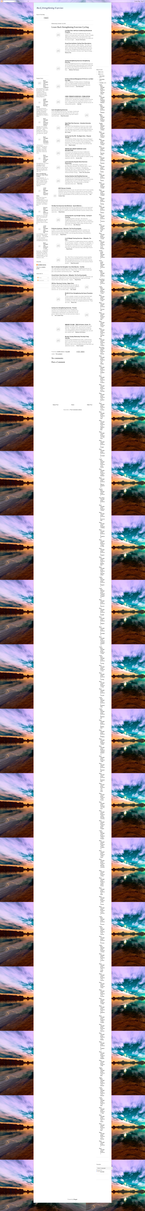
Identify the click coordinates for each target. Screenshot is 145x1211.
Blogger (75, 1199)
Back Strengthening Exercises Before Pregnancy (102, 750)
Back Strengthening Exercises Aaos (102, 873)
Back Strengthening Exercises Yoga (102, 1110)
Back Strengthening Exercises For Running (102, 388)
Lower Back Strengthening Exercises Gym (102, 290)
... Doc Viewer (72, 289)
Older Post (89, 404)
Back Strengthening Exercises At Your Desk (102, 787)
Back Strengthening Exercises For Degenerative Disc (102, 425)
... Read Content (71, 145)
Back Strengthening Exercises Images (102, 444)
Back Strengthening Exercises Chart (102, 684)
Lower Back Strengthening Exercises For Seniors (102, 930)
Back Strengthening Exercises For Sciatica (102, 379)
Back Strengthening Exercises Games (102, 177)
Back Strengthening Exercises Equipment (102, 533)
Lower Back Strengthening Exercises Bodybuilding (102, 702)
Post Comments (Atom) (76, 409)
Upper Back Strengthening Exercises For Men (102, 1071)
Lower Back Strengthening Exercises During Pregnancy (102, 593)
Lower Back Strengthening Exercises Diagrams (102, 581)
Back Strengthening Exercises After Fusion (102, 797)
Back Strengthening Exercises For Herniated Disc (102, 571)
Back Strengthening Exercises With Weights (102, 1055)
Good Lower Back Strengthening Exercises (102, 264)
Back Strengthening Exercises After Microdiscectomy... (102, 864)
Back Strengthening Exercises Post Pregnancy (46, 84)
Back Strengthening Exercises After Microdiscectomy (102, 814)
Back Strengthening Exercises (49, 8)
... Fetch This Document (84, 172)
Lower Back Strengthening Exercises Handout (102, 108)
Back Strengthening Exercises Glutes (102, 192)
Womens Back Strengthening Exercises (45, 210)
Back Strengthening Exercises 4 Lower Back (45, 158)
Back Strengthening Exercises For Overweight (102, 332)
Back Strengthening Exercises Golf (102, 298)
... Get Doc (78, 104)
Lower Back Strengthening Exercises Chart (102, 650)
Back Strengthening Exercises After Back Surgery (102, 824)
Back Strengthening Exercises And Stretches (102, 910)
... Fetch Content (79, 345)
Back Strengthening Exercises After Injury (102, 854)
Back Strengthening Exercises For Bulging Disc (102, 561)
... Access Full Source (80, 39)
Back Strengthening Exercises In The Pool (102, 435)
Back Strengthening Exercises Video (102, 1001)
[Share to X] (80, 352)
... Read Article (61, 212)
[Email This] (77, 352)
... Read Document (64, 116)
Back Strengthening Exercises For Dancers (102, 1028)
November (102, 79)
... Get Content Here (58, 315)
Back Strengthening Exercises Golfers (102, 168)
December (102, 76)
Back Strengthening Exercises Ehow (102, 507)
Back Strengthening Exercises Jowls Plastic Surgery (42, 175)
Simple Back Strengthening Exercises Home (102, 127)
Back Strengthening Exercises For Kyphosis (102, 397)
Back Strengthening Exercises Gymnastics (102, 306)
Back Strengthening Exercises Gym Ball (102, 316)
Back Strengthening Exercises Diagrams (102, 620)
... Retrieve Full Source (73, 69)
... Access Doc (78, 158)
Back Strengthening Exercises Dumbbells (102, 630)
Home (72, 404)
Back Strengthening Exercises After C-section (102, 900)
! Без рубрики (58, 354)
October (102, 82)
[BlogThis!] (79, 352)
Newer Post (55, 404)
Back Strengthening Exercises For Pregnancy (102, 369)
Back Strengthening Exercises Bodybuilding (102, 777)
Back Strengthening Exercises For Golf (102, 415)
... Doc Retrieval (76, 224)
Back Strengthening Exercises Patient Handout (102, 99)
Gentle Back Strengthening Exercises (102, 274)
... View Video (75, 271)
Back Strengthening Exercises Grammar (102, 218)
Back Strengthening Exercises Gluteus (102, 209)
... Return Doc (73, 302)
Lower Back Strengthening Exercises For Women (102, 1091)
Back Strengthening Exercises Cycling (102, 676)
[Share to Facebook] (82, 352)
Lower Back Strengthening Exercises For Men (102, 1101)
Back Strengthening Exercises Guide (102, 185)
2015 (99, 72)
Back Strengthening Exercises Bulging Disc (102, 724)
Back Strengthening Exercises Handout (102, 160)
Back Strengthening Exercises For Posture (102, 993)
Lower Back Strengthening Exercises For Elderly (102, 463)
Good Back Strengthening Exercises (102, 282)
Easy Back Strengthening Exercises (102, 500)
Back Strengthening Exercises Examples (102, 453)
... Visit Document (79, 86)
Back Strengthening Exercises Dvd (102, 985)
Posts (40, 277)
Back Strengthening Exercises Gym (102, 324)
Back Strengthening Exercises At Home (102, 1118)
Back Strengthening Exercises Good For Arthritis (45, 122)
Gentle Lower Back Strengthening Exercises (102, 254)
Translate (102, 1171)
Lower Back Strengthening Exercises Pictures (102, 920)
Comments (41, 280)
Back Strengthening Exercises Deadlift (102, 611)
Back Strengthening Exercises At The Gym (102, 805)
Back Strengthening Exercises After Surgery (102, 1019)
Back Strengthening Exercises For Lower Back (102, 967)
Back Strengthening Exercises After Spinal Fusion (102, 881)
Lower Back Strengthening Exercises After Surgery (102, 834)
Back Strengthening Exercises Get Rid (102, 228)
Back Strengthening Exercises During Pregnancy (102, 640)
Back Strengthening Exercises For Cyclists (102, 406)
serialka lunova (42, 265)
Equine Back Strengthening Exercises (102, 492)
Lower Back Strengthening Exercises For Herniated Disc (102, 89)
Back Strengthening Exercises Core (102, 668)
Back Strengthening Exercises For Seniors (102, 977)
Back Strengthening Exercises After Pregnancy (102, 844)
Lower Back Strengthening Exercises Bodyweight (102, 713)
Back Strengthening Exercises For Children (102, 342)
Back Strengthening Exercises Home (102, 142)
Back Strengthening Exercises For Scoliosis (102, 957)
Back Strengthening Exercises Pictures (102, 940)
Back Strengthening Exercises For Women (102, 1136)
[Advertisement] (72, 11)
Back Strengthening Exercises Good (102, 236)
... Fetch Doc (79, 183)
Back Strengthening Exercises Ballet (102, 741)
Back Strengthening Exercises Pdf (102, 1063)
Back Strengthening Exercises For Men (102, 1127)
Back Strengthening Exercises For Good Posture (102, 244)
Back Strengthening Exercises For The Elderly (102, 359)
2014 (99, 74)
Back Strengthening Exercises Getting (102, 201)
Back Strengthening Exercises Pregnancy (102, 1045)
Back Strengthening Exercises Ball (102, 758)
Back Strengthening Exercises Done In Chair (102, 543)
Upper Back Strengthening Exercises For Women (102, 1081)
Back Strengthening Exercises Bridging (102, 733)
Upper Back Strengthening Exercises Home (102, 118)
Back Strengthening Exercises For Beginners (102, 1009)
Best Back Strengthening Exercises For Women (102, 351)
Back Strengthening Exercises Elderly (102, 525)
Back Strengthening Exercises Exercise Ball (102, 516)
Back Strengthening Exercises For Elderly (102, 1036)
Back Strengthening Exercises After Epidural (102, 472)
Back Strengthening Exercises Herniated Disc (102, 150)
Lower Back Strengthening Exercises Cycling (102, 659)
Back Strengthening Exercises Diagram (102, 552)
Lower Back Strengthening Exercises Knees (102, 948)
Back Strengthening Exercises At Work (102, 891)
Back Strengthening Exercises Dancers (102, 603)
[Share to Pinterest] (83, 352)
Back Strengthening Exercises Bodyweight (102, 767)
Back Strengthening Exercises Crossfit (102, 692)
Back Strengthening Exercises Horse (102, 134)
